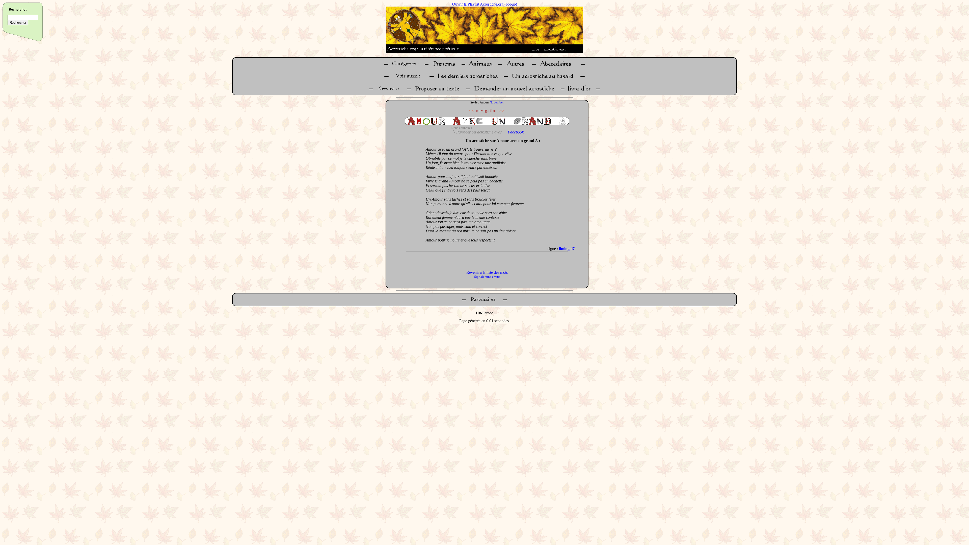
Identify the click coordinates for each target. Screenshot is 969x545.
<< (472, 110)
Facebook (516, 132)
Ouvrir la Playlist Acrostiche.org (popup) (484, 4)
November (497, 102)
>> (502, 110)
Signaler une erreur (487, 277)
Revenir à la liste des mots (487, 272)
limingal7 (567, 249)
